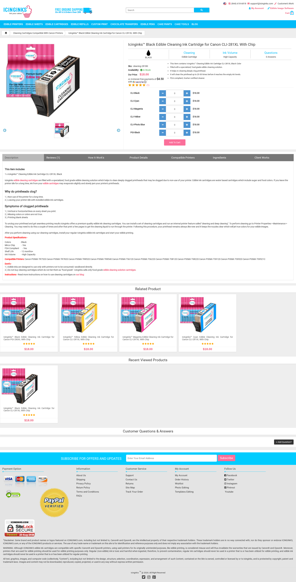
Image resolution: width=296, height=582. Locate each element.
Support (130, 475)
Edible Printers (13, 24)
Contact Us (131, 479)
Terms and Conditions (87, 491)
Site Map (130, 487)
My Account (257, 8)
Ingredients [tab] (219, 157)
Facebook (231, 475)
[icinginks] (17, 11)
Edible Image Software (282, 8)
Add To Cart (174, 142)
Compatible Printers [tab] (183, 157)
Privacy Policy (83, 483)
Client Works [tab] (262, 157)
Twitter (230, 479)
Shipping (80, 479)
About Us (81, 475)
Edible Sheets (34, 24)
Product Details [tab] (139, 157)
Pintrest (230, 487)
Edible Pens (148, 24)
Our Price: (132, 74)
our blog (80, 274)
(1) (148, 85)
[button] (4, 131)
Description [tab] (11, 157)
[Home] (5, 33)
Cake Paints (165, 24)
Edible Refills (79, 24)
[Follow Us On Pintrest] (154, 577)
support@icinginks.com (261, 3)
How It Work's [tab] (96, 157)
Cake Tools (182, 24)
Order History (182, 479)
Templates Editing (184, 491)
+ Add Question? (284, 442)
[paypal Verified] (54, 503)
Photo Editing (182, 487)
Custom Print (99, 24)
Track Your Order (134, 491)
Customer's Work (285, 3)
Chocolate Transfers (124, 24)
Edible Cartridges (56, 24)
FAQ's (79, 495)
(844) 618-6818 (238, 3)
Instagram (231, 483)
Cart (288, 13)
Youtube (228, 491)
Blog (195, 24)
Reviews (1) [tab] (53, 157)
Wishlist (179, 483)
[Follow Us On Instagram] (148, 577)
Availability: (133, 70)
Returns (130, 483)
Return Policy (83, 487)
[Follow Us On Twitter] (143, 577)
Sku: (130, 66)
